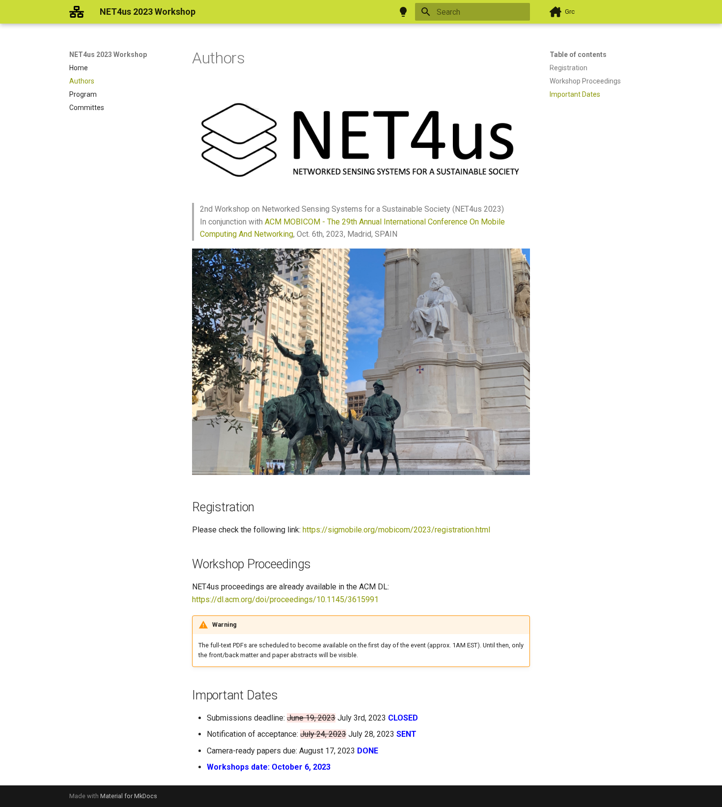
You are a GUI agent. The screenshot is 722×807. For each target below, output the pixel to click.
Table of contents (578, 54)
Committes (86, 107)
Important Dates (575, 94)
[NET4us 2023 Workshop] (76, 12)
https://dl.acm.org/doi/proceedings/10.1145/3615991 (285, 599)
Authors (81, 81)
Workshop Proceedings (585, 81)
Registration (568, 68)
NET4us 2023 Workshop (108, 54)
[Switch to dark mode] (403, 12)
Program (83, 94)
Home (78, 68)
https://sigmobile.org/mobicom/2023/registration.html (396, 529)
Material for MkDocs (128, 796)
